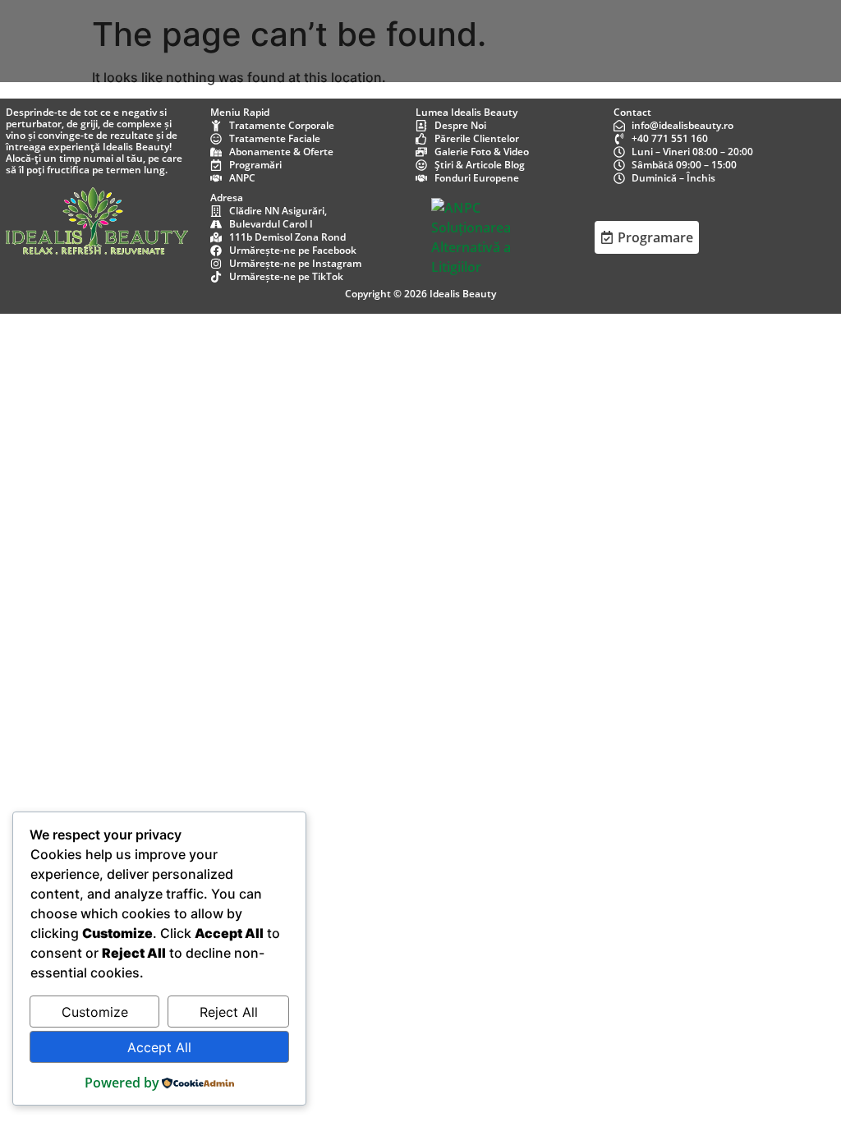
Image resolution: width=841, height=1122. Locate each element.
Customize (95, 1012)
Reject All (229, 1012)
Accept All (159, 1047)
